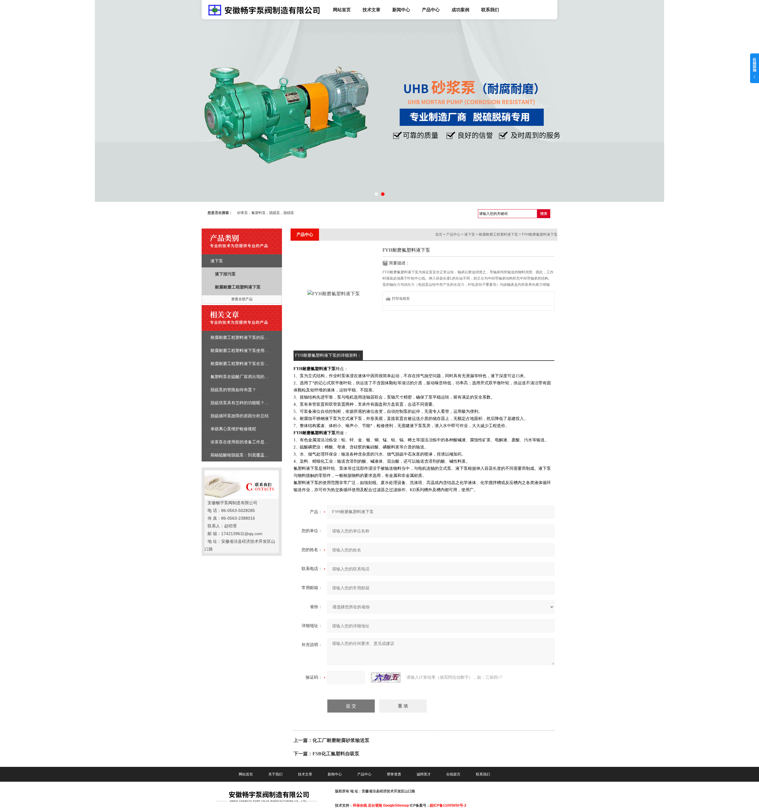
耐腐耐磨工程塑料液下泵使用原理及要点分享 (252, 350)
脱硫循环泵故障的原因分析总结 (240, 415)
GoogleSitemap (396, 805)
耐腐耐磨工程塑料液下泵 (238, 287)
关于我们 (275, 774)
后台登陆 (375, 805)
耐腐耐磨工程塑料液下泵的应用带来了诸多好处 (254, 337)
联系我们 (490, 9)
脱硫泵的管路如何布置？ (233, 389)
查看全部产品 (242, 299)
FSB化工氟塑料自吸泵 (335, 753)
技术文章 (371, 9)
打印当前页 (401, 298)
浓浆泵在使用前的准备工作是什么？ (244, 442)
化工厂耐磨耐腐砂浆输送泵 (340, 740)
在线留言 (453, 774)
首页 (438, 234)
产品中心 (431, 9)
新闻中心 (401, 9)
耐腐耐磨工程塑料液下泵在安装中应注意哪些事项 (256, 363)
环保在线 (360, 805)
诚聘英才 (424, 774)
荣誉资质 (394, 774)
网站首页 (342, 9)
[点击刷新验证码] (386, 677)
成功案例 (460, 9)
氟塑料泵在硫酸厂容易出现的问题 (242, 376)
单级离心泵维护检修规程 (233, 428)
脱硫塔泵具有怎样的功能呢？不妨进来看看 (250, 402)
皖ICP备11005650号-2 (448, 805)
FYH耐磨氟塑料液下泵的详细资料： (328, 355)
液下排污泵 (225, 274)
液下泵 (217, 260)
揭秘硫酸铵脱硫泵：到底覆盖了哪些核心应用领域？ (258, 455)
